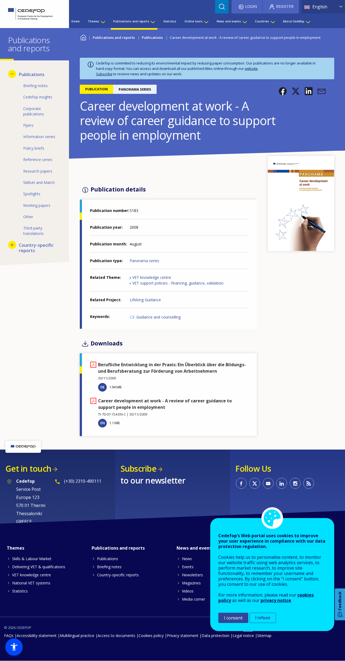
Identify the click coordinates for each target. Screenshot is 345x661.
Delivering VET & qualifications (38, 566)
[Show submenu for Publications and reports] (152, 21)
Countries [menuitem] (262, 21)
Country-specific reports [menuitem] (36, 248)
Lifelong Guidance (145, 299)
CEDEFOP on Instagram (295, 483)
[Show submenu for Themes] (103, 21)
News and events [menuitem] (229, 21)
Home (83, 36)
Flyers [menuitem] (28, 125)
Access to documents (116, 635)
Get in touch (28, 468)
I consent (233, 618)
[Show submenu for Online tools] (206, 21)
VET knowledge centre (151, 277)
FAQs (8, 635)
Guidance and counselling (158, 317)
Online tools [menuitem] (193, 21)
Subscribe (104, 73)
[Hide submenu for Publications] (12, 74)
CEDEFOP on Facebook (241, 483)
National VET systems (31, 582)
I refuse (262, 617)
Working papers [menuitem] (36, 205)
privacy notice (276, 600)
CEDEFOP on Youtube (268, 483)
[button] (282, 91)
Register (285, 6)
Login (251, 6)
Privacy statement (182, 635)
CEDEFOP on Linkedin (281, 483)
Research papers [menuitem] (37, 171)
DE (102, 387)
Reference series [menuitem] (37, 159)
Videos (188, 591)
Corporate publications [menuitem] (33, 111)
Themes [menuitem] (93, 21)
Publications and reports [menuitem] (131, 21)
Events (188, 566)
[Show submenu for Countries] (272, 21)
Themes (15, 548)
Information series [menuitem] (39, 136)
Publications (152, 37)
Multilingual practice (77, 635)
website (251, 68)
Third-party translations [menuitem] (33, 230)
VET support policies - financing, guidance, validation (177, 283)
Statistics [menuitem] (170, 21)
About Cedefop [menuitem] (294, 21)
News (187, 558)
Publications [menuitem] (31, 74)
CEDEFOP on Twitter (254, 483)
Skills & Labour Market (31, 558)
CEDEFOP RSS (308, 483)
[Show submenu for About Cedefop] (308, 21)
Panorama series (144, 260)
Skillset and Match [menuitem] (39, 182)
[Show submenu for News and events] (244, 21)
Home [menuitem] (75, 21)
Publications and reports (114, 37)
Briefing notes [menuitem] (35, 85)
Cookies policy (151, 635)
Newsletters (192, 574)
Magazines (191, 582)
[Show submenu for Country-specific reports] (12, 245)
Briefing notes (109, 566)
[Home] (30, 14)
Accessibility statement (37, 635)
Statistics (20, 591)
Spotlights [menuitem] (31, 193)
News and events (195, 548)
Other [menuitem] (28, 216)
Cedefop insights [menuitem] (37, 97)
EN (102, 422)
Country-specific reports (118, 574)
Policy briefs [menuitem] (33, 148)
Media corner (193, 599)
